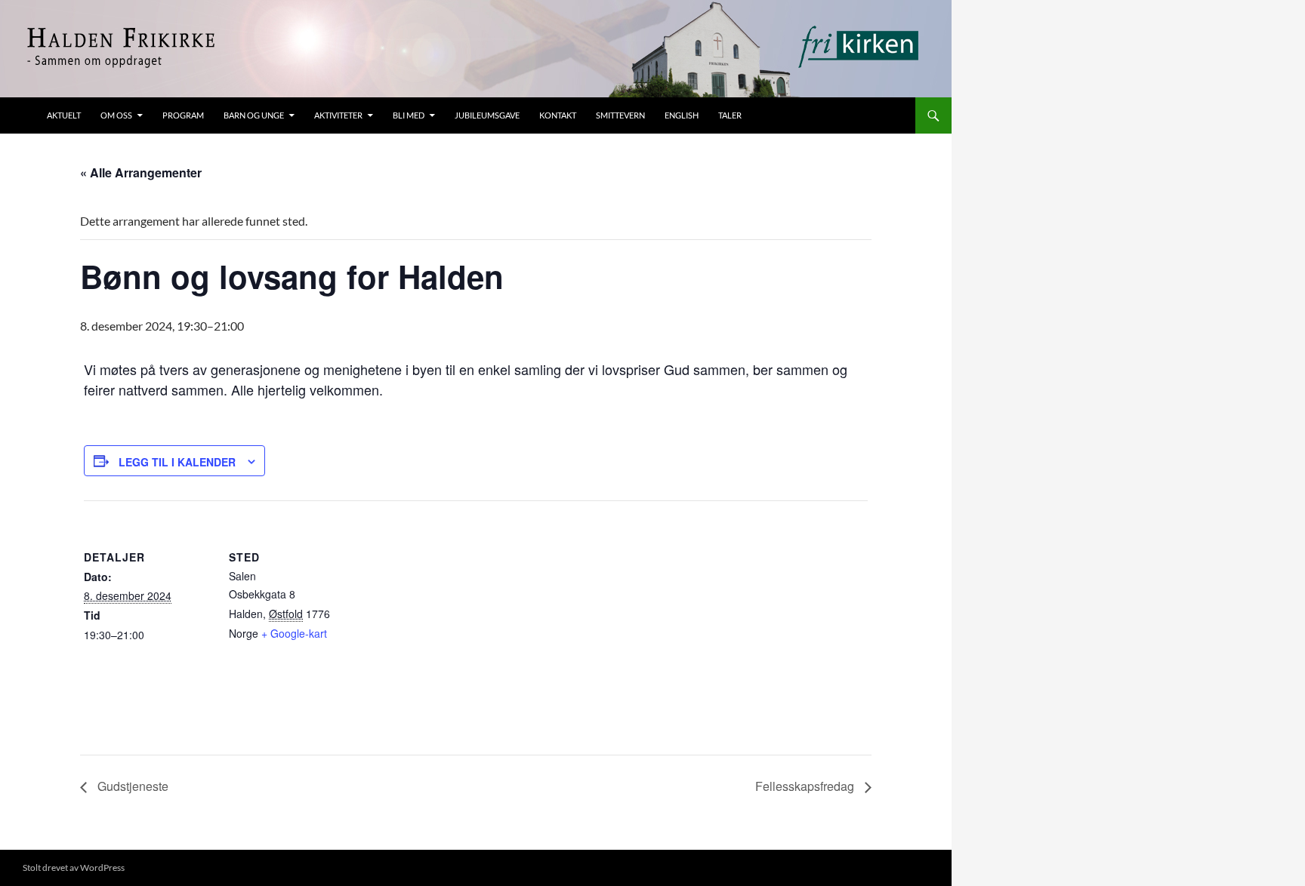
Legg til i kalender (177, 461)
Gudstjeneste (131, 786)
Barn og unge (254, 115)
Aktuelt (64, 115)
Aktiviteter (338, 115)
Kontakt (557, 115)
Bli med (408, 115)
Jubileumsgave (487, 115)
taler (730, 115)
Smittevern (620, 115)
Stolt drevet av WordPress (74, 867)
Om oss (116, 115)
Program (183, 115)
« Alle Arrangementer (141, 172)
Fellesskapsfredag (806, 786)
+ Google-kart (294, 633)
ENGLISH (682, 115)
